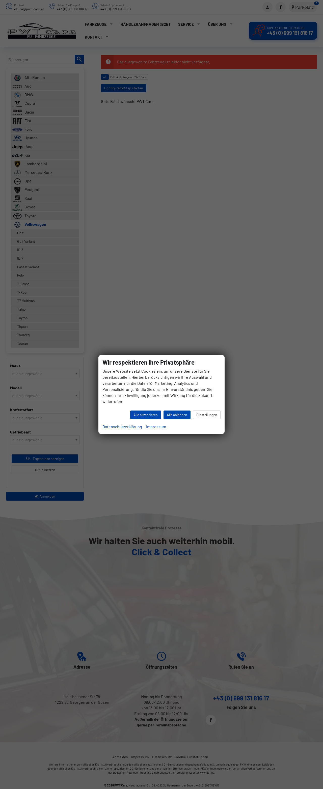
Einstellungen (206, 415)
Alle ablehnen (177, 415)
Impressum (156, 426)
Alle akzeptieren (145, 415)
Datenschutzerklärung (122, 426)
